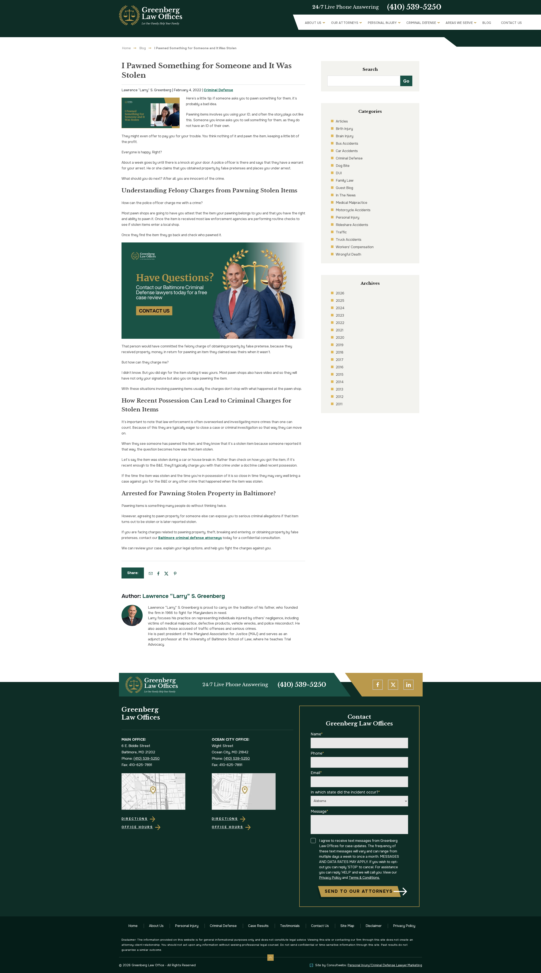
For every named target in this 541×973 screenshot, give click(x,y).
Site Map (347, 926)
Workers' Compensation (355, 247)
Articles (342, 121)
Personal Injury (382, 23)
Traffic (341, 232)
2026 (340, 293)
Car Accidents (347, 151)
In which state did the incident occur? (345, 792)
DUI (339, 173)
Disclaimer (374, 926)
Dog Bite (343, 165)
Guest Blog (344, 188)
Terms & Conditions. (364, 877)
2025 (340, 300)
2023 (340, 315)
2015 (339, 374)
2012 (339, 397)
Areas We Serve (459, 23)
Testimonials (290, 926)
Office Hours (137, 827)
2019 (339, 345)
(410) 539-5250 (414, 7)
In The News (346, 195)
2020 (340, 337)
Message (319, 811)
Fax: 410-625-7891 (137, 765)
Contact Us (511, 23)
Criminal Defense (421, 23)
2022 (340, 323)
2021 (339, 330)
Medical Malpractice (351, 202)
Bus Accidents (347, 143)
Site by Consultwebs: (368, 965)
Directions (135, 819)
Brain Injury (344, 136)
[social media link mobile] (378, 685)
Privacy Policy (330, 877)
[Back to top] (270, 957)
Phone (317, 753)
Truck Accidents (348, 239)
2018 (339, 352)
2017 (339, 360)
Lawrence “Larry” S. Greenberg (183, 596)
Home (126, 48)
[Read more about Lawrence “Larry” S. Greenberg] (132, 607)
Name (317, 734)
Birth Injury (344, 129)
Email (316, 773)
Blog (486, 23)
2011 (339, 404)
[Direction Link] (162, 791)
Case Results (258, 926)
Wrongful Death (348, 254)
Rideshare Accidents (352, 225)
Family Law (344, 180)
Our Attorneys (344, 23)
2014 (340, 382)
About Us (313, 23)
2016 (339, 367)
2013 (339, 389)
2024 (340, 308)
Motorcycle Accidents (353, 210)
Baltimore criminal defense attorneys (190, 538)
